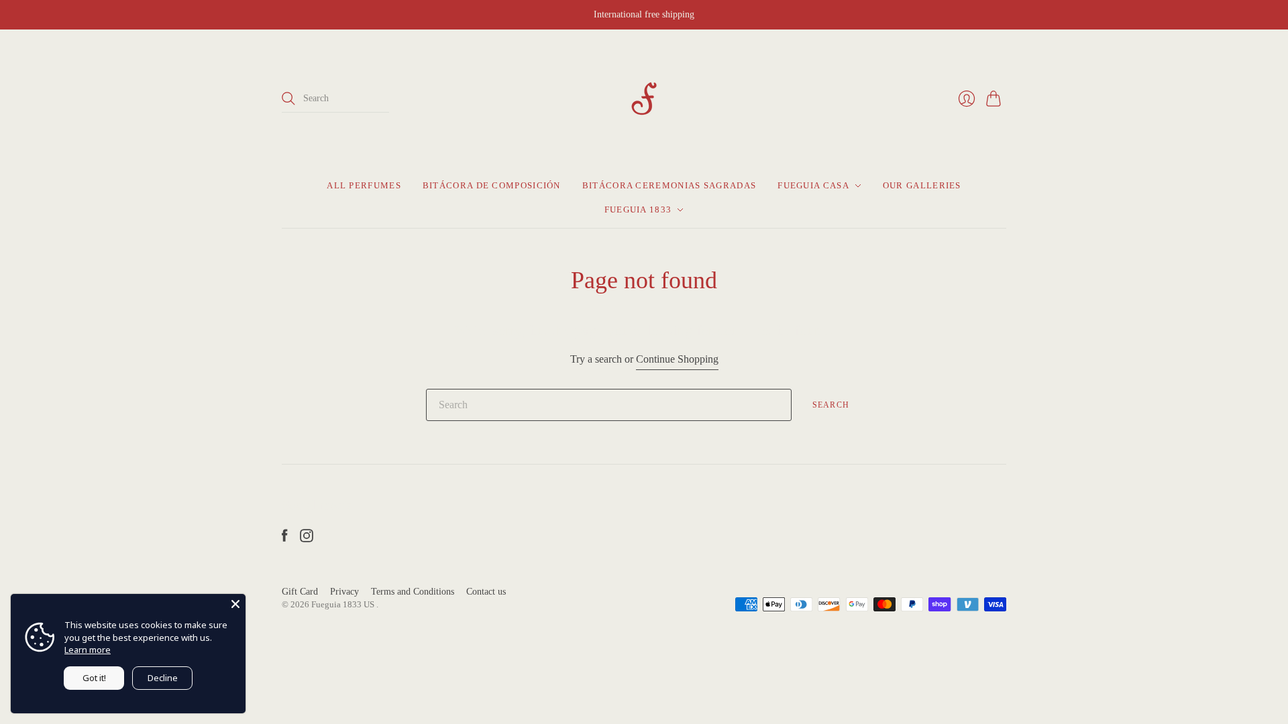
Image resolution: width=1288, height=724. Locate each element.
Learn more (87, 650)
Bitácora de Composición (492, 185)
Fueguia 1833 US (343, 604)
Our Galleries (922, 185)
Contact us (486, 592)
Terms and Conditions (412, 592)
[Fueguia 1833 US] (644, 98)
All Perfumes (364, 185)
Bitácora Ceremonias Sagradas (669, 185)
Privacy (344, 592)
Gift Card (300, 592)
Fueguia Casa (813, 185)
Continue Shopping (677, 359)
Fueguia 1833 (638, 209)
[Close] (235, 604)
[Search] (288, 98)
